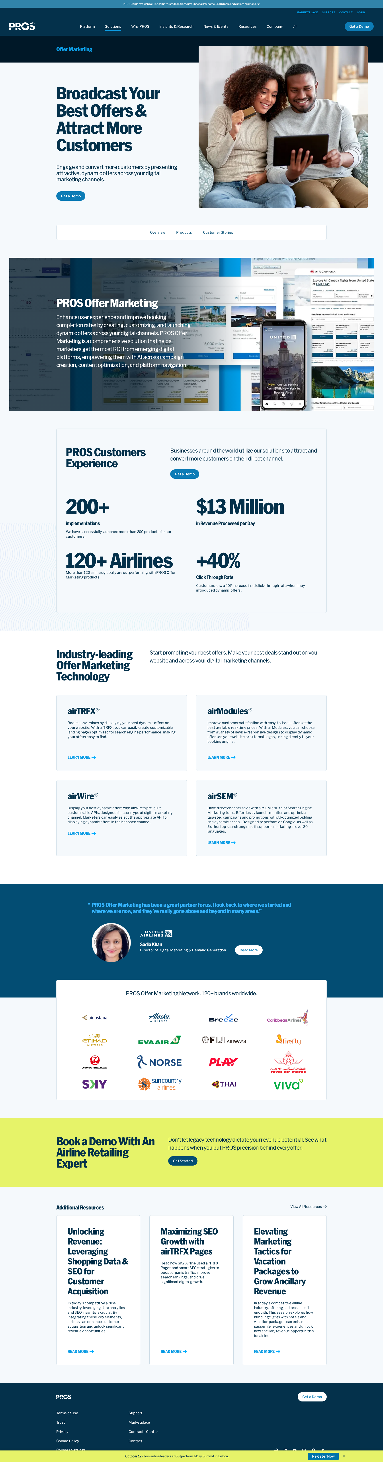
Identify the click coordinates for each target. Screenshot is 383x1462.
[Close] (296, 30)
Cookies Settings (71, 1450)
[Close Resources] (247, 30)
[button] (344, 1456)
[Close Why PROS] (140, 30)
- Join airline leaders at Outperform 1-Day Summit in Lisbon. (177, 1456)
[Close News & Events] (216, 30)
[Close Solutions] (113, 30)
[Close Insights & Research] (176, 30)
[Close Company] (275, 30)
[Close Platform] (87, 30)
